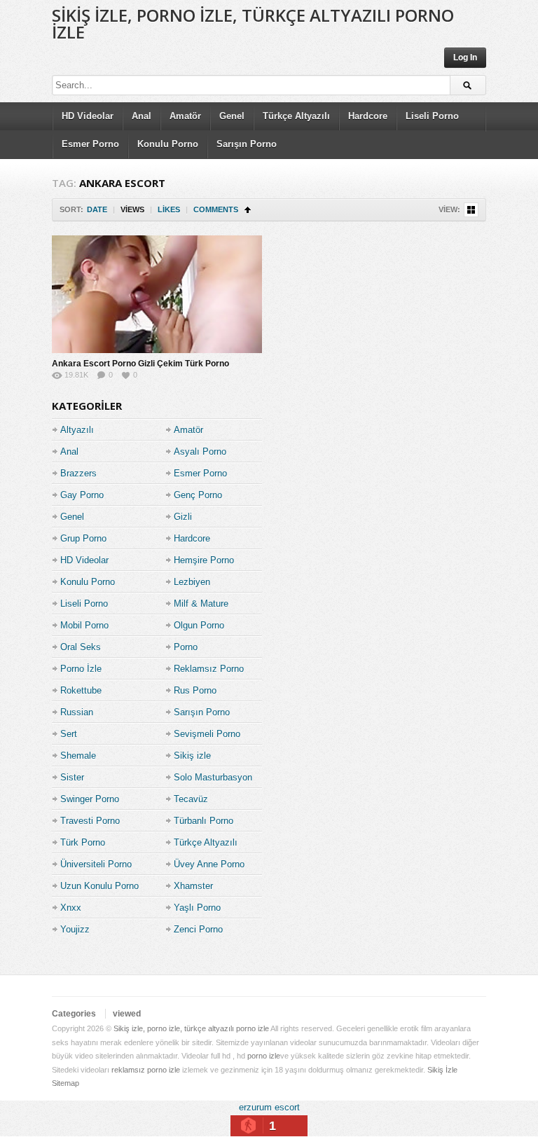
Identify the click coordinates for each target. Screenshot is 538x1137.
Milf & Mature (201, 603)
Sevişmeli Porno (207, 734)
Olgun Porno (199, 625)
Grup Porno (83, 538)
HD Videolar (87, 116)
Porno (186, 647)
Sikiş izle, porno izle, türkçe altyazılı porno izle (253, 23)
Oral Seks (80, 647)
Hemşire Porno (204, 560)
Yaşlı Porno (197, 907)
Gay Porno (82, 495)
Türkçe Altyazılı (296, 116)
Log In (465, 57)
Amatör (185, 116)
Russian (76, 712)
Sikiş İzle (442, 1070)
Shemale (78, 755)
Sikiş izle (192, 755)
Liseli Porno (432, 116)
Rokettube (81, 690)
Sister (72, 777)
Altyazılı (77, 430)
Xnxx (70, 907)
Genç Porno (198, 495)
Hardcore (367, 116)
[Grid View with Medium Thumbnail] (471, 209)
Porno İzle (81, 668)
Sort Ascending (247, 209)
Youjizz (75, 929)
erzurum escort (269, 1107)
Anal (141, 116)
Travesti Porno (90, 820)
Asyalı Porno (200, 451)
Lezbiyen (192, 582)
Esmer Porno (90, 144)
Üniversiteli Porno (96, 864)
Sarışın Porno (246, 144)
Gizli (183, 516)
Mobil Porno (84, 625)
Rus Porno (195, 690)
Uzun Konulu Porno (99, 886)
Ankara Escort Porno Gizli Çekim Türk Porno (140, 363)
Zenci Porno (198, 929)
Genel (231, 116)
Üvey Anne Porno (209, 864)
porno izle (263, 1056)
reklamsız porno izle (145, 1070)
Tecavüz (191, 799)
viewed (127, 1014)
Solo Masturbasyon (213, 777)
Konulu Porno (167, 144)
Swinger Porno (89, 799)
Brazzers (78, 473)
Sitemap (65, 1083)
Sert (68, 734)
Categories (74, 1014)
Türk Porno (82, 842)
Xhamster (193, 886)
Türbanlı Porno (203, 820)
